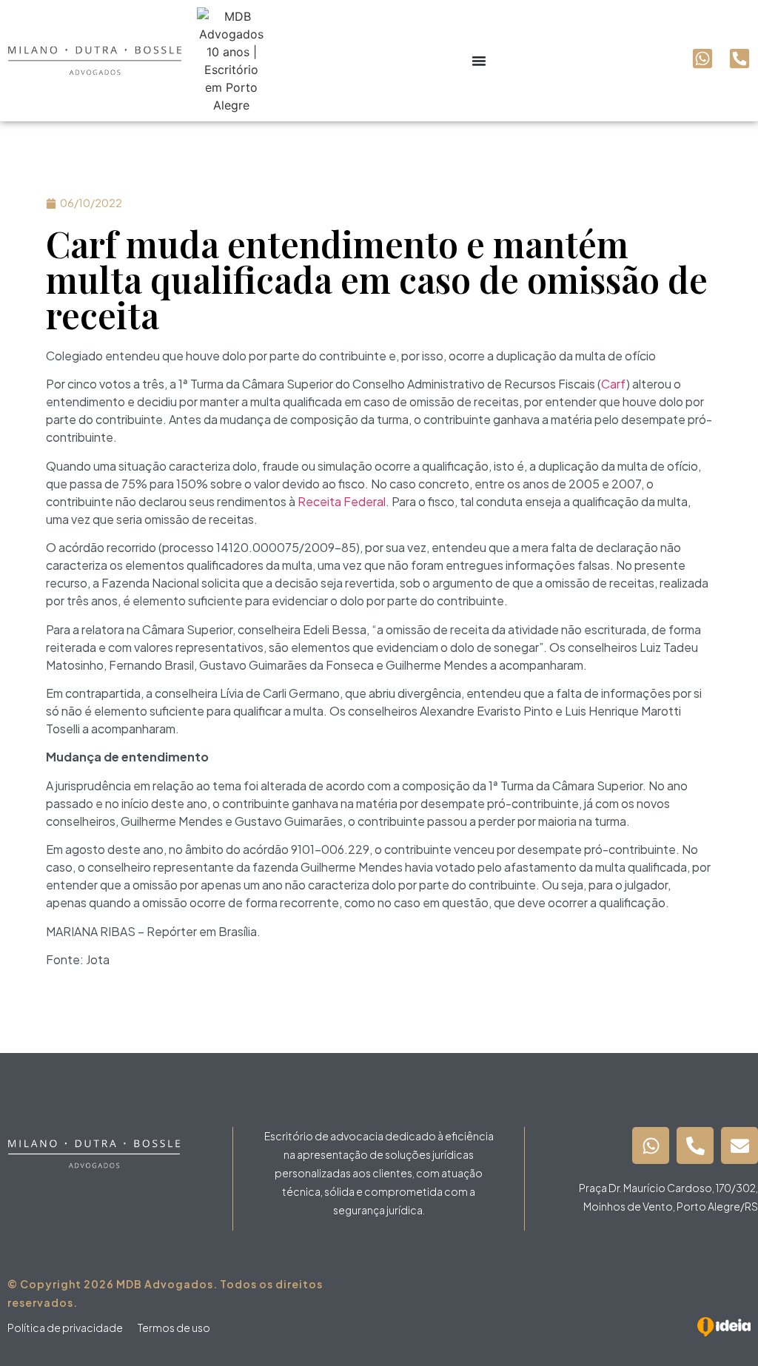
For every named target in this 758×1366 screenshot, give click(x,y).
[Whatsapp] (650, 1145)
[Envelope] (739, 1145)
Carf (613, 383)
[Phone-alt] (695, 1145)
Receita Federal (342, 501)
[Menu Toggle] (479, 60)
